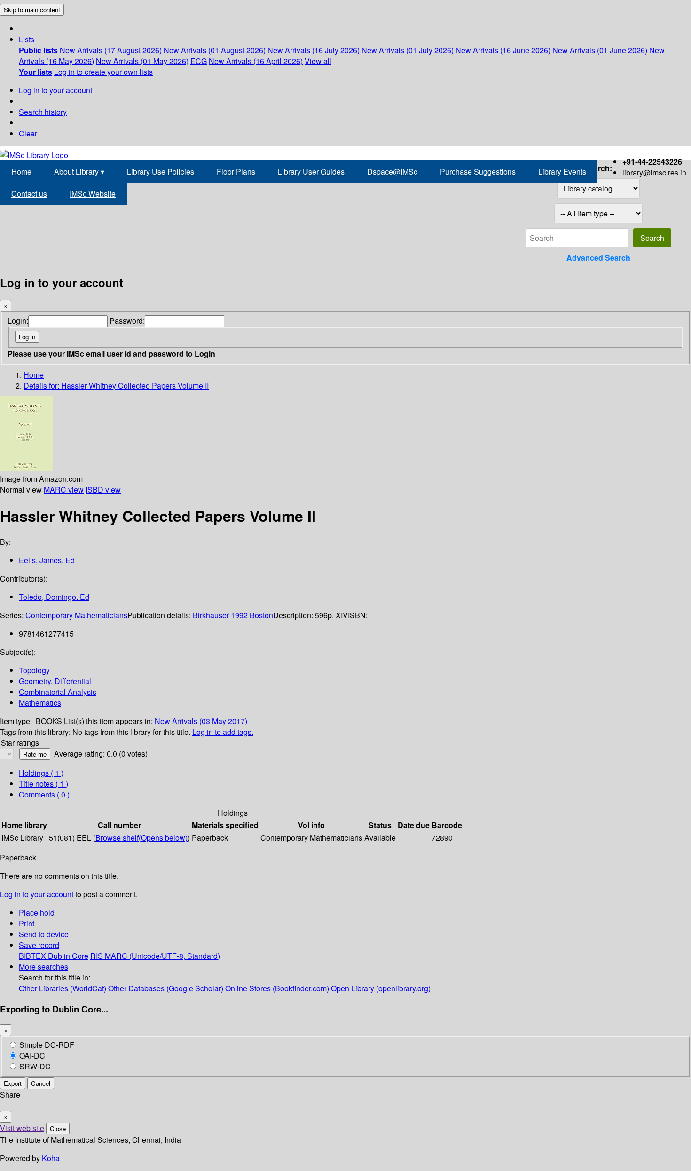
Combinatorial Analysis (57, 691)
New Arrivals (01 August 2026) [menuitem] (215, 50)
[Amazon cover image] (26, 467)
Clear (28, 133)
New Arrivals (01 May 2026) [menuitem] (142, 61)
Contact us (29, 193)
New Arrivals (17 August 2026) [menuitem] (111, 50)
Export (13, 1083)
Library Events (562, 171)
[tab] (43, 783)
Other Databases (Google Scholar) (165, 988)
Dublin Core (68, 955)
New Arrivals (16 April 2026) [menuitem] (256, 61)
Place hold (37, 912)
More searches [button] (43, 966)
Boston (261, 615)
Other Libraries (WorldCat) (62, 988)
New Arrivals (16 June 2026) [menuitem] (502, 50)
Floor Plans (236, 171)
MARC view (64, 489)
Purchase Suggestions (478, 171)
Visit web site (22, 1128)
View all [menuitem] (318, 61)
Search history (43, 111)
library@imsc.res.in (654, 172)
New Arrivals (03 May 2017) (201, 721)
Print (26, 923)
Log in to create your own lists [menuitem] (103, 71)
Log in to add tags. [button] (222, 731)
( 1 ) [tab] (41, 772)
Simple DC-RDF (46, 1044)
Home (21, 171)
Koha (51, 1158)
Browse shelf (141, 837)
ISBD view (103, 489)
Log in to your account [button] (36, 894)
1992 (239, 615)
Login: (18, 320)
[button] (26, 39)
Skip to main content (32, 9)
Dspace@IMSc (392, 171)
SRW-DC (35, 1066)
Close (58, 1128)
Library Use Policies (160, 171)
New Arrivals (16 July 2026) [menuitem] (313, 50)
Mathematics (40, 702)
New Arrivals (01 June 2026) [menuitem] (599, 50)
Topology (34, 670)
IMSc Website (93, 193)
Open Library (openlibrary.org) (381, 988)
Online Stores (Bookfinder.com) (277, 988)
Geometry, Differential (55, 681)
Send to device (44, 934)
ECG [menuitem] (198, 61)
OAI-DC (32, 1055)
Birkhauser (212, 615)
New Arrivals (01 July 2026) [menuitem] (407, 50)
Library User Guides (311, 171)
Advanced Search (598, 257)
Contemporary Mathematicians (76, 615)
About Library (79, 171)
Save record (39, 945)
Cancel (40, 1083)
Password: (127, 320)
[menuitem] (38, 50)
